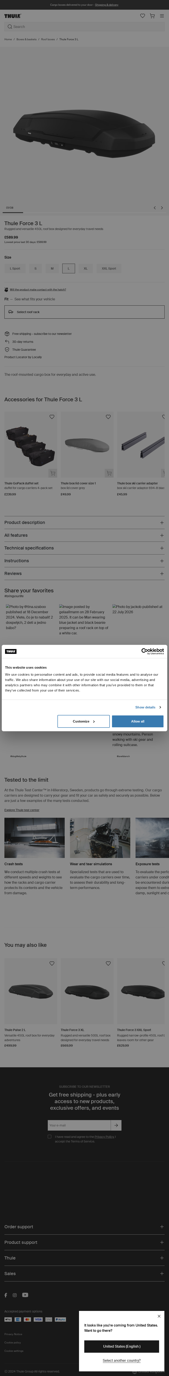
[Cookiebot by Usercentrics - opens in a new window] (144, 651)
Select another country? (122, 1360)
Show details (145, 707)
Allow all (137, 721)
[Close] (159, 1316)
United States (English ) (121, 1346)
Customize (81, 721)
